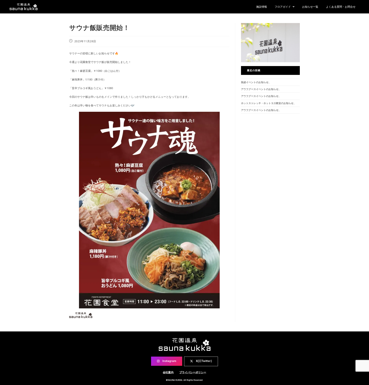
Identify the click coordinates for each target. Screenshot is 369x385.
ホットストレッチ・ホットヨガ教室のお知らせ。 (268, 103)
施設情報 (261, 6)
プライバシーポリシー (192, 372)
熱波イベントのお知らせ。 (256, 82)
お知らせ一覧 (310, 6)
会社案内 (168, 372)
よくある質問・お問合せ (341, 6)
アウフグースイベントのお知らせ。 (261, 89)
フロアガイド (283, 6)
